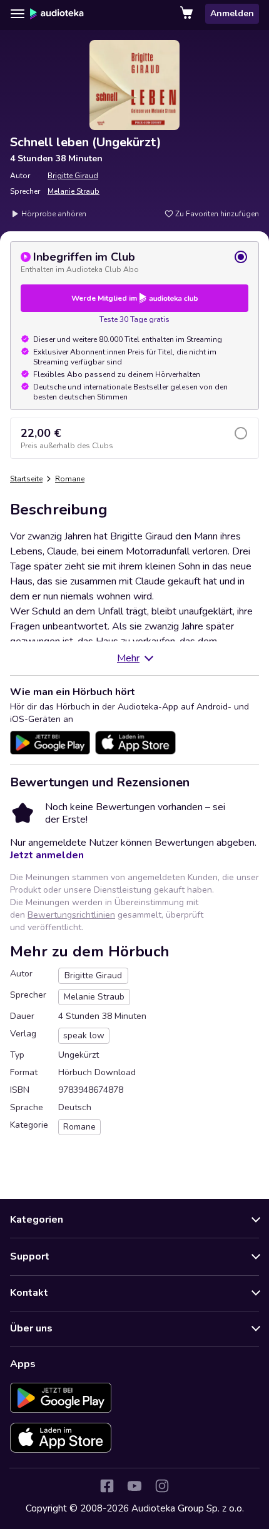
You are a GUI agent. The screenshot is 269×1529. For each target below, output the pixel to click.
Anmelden (232, 13)
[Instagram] (162, 1485)
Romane (69, 479)
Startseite (26, 479)
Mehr (128, 658)
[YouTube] (134, 1485)
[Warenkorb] (187, 13)
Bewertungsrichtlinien (71, 915)
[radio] (134, 261)
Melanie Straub (73, 191)
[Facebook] (106, 1485)
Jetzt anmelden (47, 855)
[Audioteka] (57, 14)
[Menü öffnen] (17, 13)
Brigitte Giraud (73, 176)
